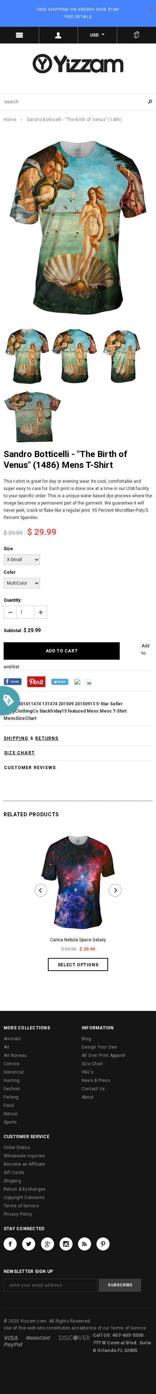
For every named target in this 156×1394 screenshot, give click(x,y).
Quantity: (12, 600)
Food (9, 1105)
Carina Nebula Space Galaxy (78, 939)
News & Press (96, 1080)
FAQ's (88, 1072)
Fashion (12, 1088)
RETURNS (46, 738)
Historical (14, 1072)
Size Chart (92, 1063)
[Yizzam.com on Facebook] (10, 1243)
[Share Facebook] (13, 681)
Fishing (11, 1097)
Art (7, 1047)
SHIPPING (16, 738)
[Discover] (74, 1337)
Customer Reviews (30, 767)
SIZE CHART (19, 752)
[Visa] (11, 1337)
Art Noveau (15, 1055)
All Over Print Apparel (103, 1055)
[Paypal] (13, 1344)
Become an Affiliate (24, 1164)
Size (8, 548)
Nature (10, 1113)
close (150, 9)
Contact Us (93, 1088)
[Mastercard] (38, 1337)
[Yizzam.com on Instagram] (66, 1243)
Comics (12, 1063)
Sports (10, 1122)
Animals (12, 1038)
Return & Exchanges (25, 1189)
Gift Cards (14, 1172)
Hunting (12, 1080)
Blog (86, 1038)
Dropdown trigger (58, 35)
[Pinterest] (36, 681)
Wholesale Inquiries (24, 1155)
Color (10, 572)
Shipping (12, 1180)
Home (10, 119)
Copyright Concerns (24, 1197)
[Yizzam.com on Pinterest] (103, 1243)
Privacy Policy (18, 1214)
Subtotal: (13, 630)
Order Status (17, 1147)
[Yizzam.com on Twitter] (28, 1243)
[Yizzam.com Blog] (84, 1243)
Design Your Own (100, 1047)
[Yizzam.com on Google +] (47, 1243)
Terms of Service (21, 1205)
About (88, 1097)
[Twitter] (60, 681)
